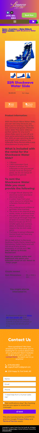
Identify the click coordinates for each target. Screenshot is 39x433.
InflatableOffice (7, 430)
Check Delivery (29, 105)
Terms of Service (10, 421)
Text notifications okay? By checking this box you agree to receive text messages (19, 405)
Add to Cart (11, 105)
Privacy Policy (23, 419)
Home (4, 29)
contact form (11, 357)
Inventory (13, 29)
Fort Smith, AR (16, 318)
